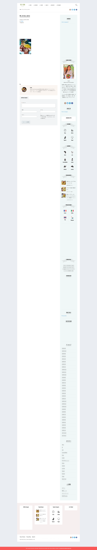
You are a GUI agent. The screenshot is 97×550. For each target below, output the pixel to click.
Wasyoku (72, 220)
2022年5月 (64, 353)
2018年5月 (64, 419)
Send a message (65, 111)
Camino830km (65, 162)
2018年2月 (64, 427)
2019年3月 (64, 393)
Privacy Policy (28, 536)
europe (72, 162)
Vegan (72, 140)
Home (20, 9)
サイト (23, 114)
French (65, 213)
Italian (72, 213)
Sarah (22, 21)
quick (70, 267)
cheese (65, 265)
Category (41, 5)
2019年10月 (64, 374)
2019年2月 (64, 395)
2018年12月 (64, 401)
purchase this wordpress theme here (65, 548)
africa (65, 155)
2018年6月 (64, 417)
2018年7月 (64, 414)
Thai (65, 219)
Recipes (31, 5)
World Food (52, 5)
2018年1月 (64, 430)
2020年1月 (64, 366)
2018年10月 (64, 406)
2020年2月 (64, 364)
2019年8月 (64, 380)
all (62, 447)
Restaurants (59, 5)
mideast (65, 169)
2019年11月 (64, 372)
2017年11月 (64, 435)
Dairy (65, 133)
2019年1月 (64, 398)
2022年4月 (64, 356)
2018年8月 (64, 411)
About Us (47, 5)
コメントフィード (65, 493)
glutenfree (65, 267)
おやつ (73, 267)
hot (67, 267)
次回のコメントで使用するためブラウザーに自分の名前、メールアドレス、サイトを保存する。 (47, 117)
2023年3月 (64, 348)
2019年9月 (64, 377)
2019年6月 (64, 385)
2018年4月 (64, 422)
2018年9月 (64, 409)
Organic (65, 140)
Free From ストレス (65, 460)
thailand (63, 473)
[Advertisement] (38, 30)
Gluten (72, 133)
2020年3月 (64, 361)
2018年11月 (64, 403)
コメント (24, 102)
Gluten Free (35, 5)
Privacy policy (64, 315)
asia (72, 155)
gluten (73, 265)
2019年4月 (64, 390)
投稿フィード (64, 490)
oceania (72, 169)
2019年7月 (64, 382)
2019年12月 (64, 369)
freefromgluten (69, 265)
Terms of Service (22, 536)
